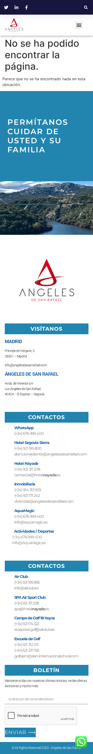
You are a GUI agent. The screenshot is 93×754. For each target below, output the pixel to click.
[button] (85, 7)
